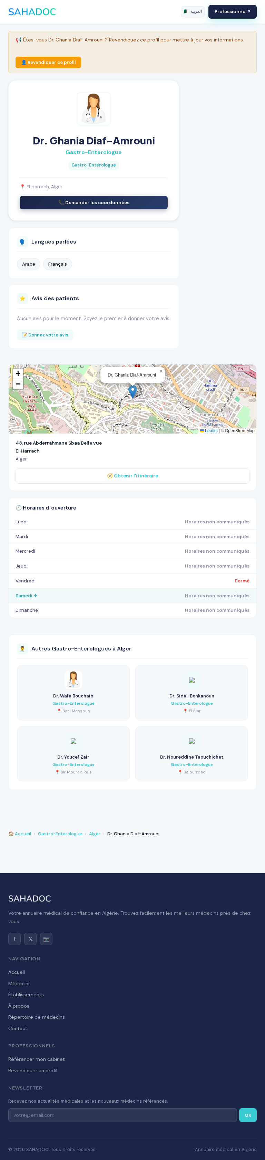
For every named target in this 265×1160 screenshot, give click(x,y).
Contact (17, 1028)
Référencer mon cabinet (36, 1059)
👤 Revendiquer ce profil (48, 62)
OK (248, 1115)
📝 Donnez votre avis (45, 335)
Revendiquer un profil (32, 1070)
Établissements (26, 994)
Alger (94, 834)
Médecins (19, 983)
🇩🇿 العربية (193, 11)
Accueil (16, 972)
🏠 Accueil (19, 834)
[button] (132, 392)
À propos (18, 1006)
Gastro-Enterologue (60, 834)
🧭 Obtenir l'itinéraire (132, 476)
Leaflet (211, 430)
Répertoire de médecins (36, 1017)
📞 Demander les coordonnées (93, 203)
